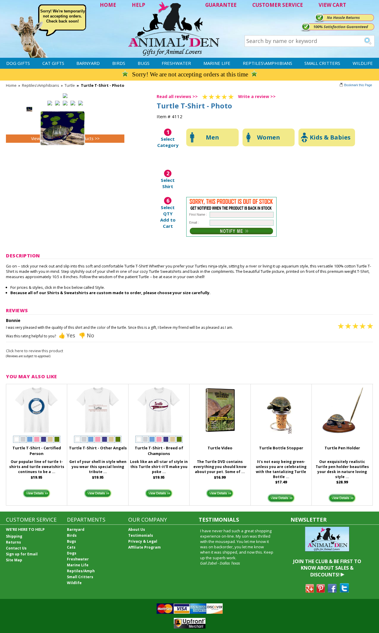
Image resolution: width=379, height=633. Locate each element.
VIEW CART (332, 4)
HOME (108, 4)
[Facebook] (332, 591)
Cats (71, 547)
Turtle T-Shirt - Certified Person (36, 450)
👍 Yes (67, 335)
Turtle (70, 85)
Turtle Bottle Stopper (281, 448)
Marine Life (216, 63)
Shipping (14, 536)
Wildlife (363, 63)
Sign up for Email (22, 554)
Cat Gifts (53, 63)
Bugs (144, 63)
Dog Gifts (18, 63)
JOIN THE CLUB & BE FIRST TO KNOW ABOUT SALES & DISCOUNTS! (327, 568)
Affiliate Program (144, 547)
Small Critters (322, 63)
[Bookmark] (356, 85)
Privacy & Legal (142, 541)
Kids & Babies (330, 137)
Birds (118, 63)
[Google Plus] (310, 591)
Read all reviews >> (177, 96)
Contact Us (16, 548)
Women (268, 137)
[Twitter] (344, 591)
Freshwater (176, 63)
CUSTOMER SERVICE (277, 4)
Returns (13, 542)
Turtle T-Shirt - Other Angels (98, 448)
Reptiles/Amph (81, 570)
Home (11, 85)
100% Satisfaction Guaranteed (340, 26)
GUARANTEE (221, 4)
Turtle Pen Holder (342, 448)
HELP (138, 4)
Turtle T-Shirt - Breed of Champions (159, 450)
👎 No (86, 335)
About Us (136, 529)
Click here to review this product (34, 350)
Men (212, 137)
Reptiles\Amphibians (267, 63)
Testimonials (140, 535)
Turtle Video (220, 448)
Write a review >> (257, 96)
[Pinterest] (321, 591)
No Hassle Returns (343, 17)
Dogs (71, 553)
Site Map (14, 560)
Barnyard (88, 63)
